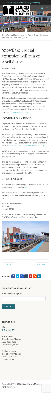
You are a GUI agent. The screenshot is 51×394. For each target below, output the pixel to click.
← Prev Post (9, 265)
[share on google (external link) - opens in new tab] (22, 276)
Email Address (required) (12, 293)
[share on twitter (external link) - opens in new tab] (17, 276)
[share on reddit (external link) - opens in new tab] (35, 276)
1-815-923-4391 (8, 330)
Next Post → (42, 265)
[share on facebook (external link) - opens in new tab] (13, 276)
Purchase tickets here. (19, 112)
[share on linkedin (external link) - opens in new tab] (39, 276)
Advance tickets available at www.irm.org (27, 146)
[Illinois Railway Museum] (16, 10)
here (27, 187)
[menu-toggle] (47, 8)
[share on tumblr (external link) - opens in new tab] (26, 276)
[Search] (41, 8)
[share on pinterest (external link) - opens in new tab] (30, 276)
